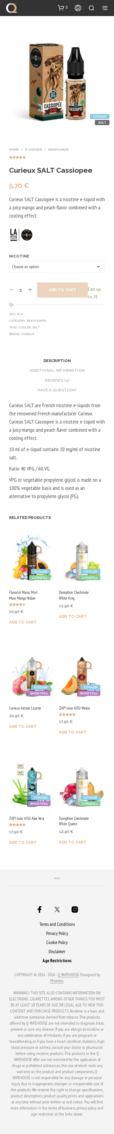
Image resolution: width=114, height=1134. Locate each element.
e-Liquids (33, 149)
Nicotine (19, 256)
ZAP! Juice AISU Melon (74, 708)
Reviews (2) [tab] (57, 380)
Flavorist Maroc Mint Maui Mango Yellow (23, 595)
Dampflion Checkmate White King (74, 595)
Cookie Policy (57, 942)
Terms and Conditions (57, 924)
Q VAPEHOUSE (68, 975)
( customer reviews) (57, 156)
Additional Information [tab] (57, 370)
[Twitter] (57, 909)
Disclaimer (57, 951)
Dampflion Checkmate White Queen (74, 821)
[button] (63, 8)
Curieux (27, 334)
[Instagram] (74, 909)
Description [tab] (57, 360)
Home (14, 149)
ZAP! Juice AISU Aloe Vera (26, 818)
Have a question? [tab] (57, 390)
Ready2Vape (58, 149)
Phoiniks (56, 981)
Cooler (24, 327)
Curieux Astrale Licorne (25, 708)
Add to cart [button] (23, 622)
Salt (36, 327)
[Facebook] (39, 909)
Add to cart (62, 290)
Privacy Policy (57, 933)
